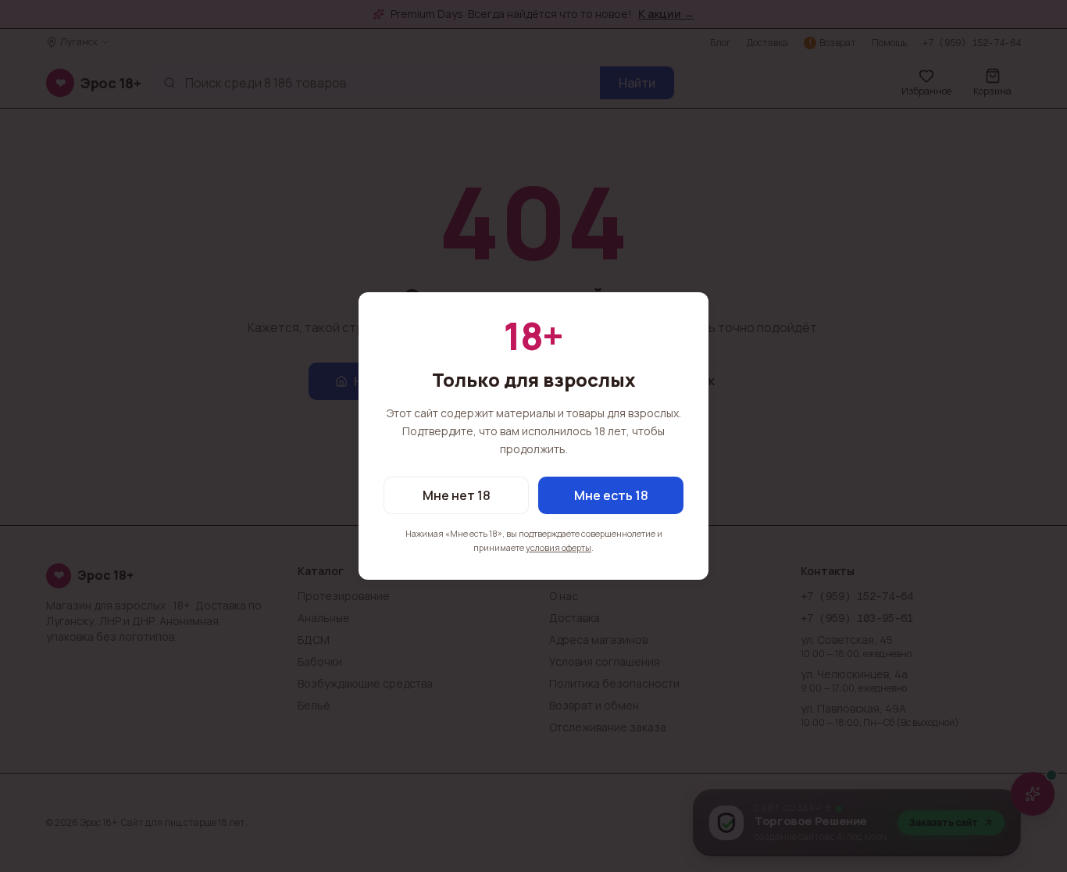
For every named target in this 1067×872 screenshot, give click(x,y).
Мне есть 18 (611, 495)
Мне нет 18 (457, 495)
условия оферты (558, 547)
